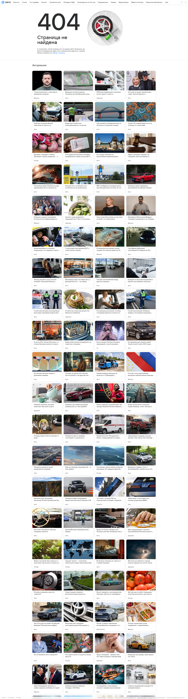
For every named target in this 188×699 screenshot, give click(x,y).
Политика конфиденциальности (175, 697)
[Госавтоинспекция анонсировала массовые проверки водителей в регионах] (47, 304)
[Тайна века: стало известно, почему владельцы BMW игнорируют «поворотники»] (141, 491)
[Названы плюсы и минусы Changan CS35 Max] (78, 679)
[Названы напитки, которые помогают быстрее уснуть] (47, 398)
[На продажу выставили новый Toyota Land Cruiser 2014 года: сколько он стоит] (141, 335)
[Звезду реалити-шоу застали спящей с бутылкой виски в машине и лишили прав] (47, 273)
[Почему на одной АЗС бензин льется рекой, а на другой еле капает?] (78, 366)
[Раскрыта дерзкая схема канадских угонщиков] (47, 460)
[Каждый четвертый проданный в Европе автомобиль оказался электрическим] (141, 273)
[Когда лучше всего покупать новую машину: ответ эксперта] (141, 398)
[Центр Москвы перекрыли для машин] (78, 523)
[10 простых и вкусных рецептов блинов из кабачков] (78, 304)
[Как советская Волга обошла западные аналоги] (47, 523)
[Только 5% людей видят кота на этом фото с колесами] (141, 116)
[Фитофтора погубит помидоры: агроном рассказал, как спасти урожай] (141, 585)
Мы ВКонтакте (102, 697)
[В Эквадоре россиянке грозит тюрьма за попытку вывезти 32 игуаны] (109, 241)
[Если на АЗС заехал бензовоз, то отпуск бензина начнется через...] (47, 335)
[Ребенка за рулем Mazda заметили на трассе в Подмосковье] (47, 116)
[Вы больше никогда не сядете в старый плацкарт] (109, 554)
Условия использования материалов (125, 697)
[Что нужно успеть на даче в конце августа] (78, 648)
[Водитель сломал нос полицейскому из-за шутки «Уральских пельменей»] (78, 116)
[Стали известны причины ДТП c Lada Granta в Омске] (78, 241)
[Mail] (3, 2)
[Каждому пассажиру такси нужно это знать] (141, 648)
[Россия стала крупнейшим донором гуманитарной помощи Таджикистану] (141, 366)
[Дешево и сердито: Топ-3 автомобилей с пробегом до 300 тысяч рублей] (141, 460)
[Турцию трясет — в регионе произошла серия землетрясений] (78, 554)
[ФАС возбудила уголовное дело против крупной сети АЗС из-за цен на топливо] (109, 179)
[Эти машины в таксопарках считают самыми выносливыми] (109, 679)
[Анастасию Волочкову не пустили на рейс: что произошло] (109, 210)
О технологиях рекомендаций (156, 697)
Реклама (18, 697)
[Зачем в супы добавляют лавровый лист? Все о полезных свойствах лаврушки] (78, 210)
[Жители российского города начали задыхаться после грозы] (141, 554)
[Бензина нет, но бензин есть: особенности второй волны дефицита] (78, 179)
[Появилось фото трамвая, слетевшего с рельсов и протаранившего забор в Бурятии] (78, 429)
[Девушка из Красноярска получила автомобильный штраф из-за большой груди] (78, 85)
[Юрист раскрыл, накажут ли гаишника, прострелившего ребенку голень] (141, 148)
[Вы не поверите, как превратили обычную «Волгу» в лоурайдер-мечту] (109, 585)
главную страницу (58, 53)
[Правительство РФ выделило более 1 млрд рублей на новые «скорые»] (109, 429)
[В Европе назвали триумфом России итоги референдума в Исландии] (47, 210)
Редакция (110, 697)
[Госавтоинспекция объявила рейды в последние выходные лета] (141, 304)
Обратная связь (141, 697)
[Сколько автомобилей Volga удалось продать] (109, 273)
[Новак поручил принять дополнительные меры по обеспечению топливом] (78, 585)
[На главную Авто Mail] (7, 2)
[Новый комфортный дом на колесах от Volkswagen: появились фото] (109, 366)
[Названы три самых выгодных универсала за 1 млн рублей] (78, 398)
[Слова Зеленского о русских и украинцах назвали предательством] (47, 85)
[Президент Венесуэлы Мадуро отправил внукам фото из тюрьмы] (141, 210)
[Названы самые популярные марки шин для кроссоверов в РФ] (78, 491)
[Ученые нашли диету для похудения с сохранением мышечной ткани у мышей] (141, 616)
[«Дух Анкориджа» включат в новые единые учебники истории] (47, 679)
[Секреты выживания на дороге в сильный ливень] (141, 679)
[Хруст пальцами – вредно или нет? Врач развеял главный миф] (109, 648)
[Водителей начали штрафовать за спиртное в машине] (78, 335)
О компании (11, 697)
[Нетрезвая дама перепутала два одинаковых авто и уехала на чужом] (47, 179)
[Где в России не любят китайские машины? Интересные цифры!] (47, 616)
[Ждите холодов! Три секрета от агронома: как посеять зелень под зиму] (47, 554)
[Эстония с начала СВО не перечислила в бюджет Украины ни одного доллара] (109, 491)
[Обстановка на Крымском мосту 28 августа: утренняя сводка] (109, 116)
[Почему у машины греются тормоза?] (47, 585)
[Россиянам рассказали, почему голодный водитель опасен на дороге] (109, 304)
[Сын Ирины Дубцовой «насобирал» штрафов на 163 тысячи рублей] (141, 241)
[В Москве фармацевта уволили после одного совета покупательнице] (109, 85)
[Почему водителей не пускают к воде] (47, 429)
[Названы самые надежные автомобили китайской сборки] (141, 179)
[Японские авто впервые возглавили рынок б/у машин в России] (78, 616)
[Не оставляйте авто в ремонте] (47, 648)
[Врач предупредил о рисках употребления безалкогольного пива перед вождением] (141, 523)
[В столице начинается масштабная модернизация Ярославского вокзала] (109, 148)
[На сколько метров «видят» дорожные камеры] (47, 366)
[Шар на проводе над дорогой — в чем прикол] (78, 460)
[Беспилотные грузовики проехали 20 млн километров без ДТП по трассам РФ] (47, 491)
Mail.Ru (4, 697)
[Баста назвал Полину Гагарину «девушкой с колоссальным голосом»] (109, 335)
